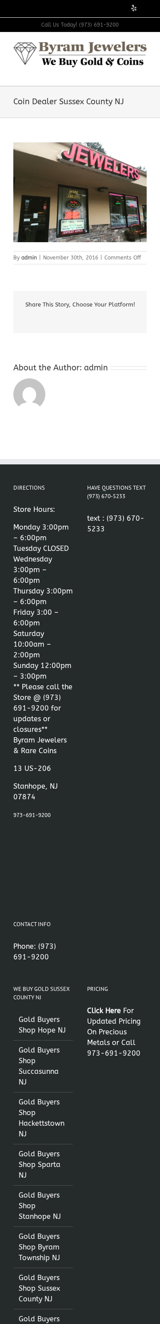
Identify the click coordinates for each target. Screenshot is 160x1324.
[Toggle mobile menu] (143, 72)
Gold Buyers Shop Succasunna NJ (39, 1066)
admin (29, 258)
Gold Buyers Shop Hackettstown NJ (41, 1118)
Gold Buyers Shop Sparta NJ (39, 1164)
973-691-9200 (32, 815)
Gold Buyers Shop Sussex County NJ (39, 1288)
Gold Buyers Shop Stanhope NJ (40, 1206)
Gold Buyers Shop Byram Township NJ (39, 1247)
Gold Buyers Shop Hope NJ (42, 1024)
